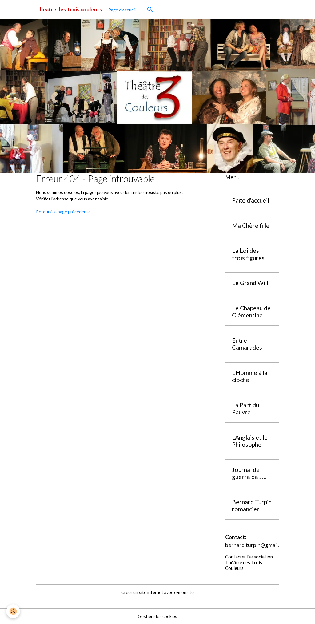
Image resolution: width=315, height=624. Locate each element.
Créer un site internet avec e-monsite (157, 592)
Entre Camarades (247, 344)
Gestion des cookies (157, 616)
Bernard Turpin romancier (252, 505)
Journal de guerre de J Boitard (247, 473)
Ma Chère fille (250, 225)
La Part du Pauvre (245, 408)
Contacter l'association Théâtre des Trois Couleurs (249, 562)
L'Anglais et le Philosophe (250, 441)
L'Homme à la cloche (249, 376)
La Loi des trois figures (248, 254)
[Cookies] (13, 611)
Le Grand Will (250, 282)
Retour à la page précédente (63, 211)
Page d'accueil (122, 9)
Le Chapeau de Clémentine (251, 311)
